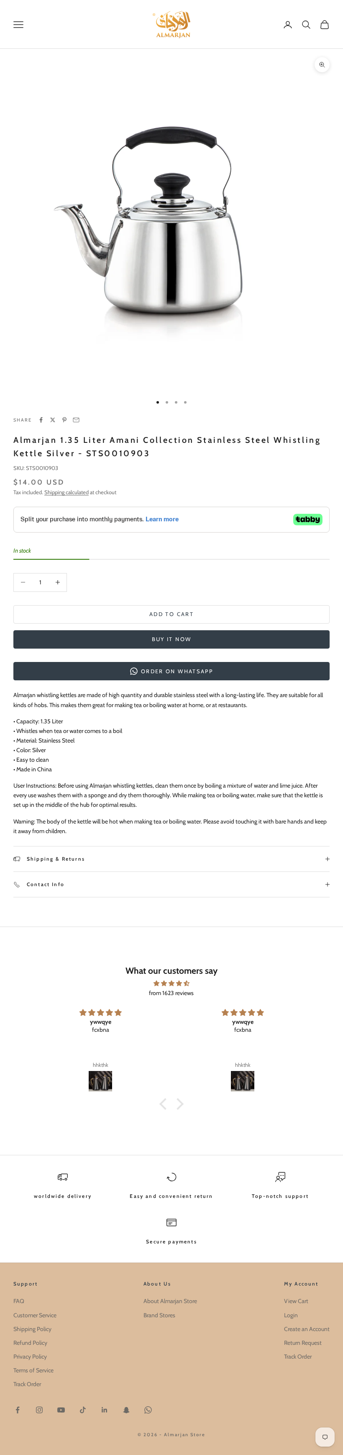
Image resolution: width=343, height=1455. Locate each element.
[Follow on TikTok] (83, 1410)
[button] (165, 1104)
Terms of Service (33, 1370)
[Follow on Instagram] (39, 1410)
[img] (171, 983)
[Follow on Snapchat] (126, 1410)
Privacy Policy (30, 1356)
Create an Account (307, 1329)
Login (291, 1315)
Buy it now (171, 639)
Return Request (303, 1342)
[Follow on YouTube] (61, 1410)
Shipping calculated (66, 492)
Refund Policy (30, 1342)
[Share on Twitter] (52, 420)
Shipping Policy (32, 1329)
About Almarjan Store (170, 1301)
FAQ (18, 1301)
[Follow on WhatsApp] (148, 1410)
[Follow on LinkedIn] (104, 1410)
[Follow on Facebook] (17, 1410)
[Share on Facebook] (41, 420)
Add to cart (171, 614)
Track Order (27, 1384)
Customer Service (34, 1315)
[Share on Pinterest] (64, 420)
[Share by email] (76, 420)
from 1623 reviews (171, 993)
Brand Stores (159, 1315)
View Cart (296, 1301)
